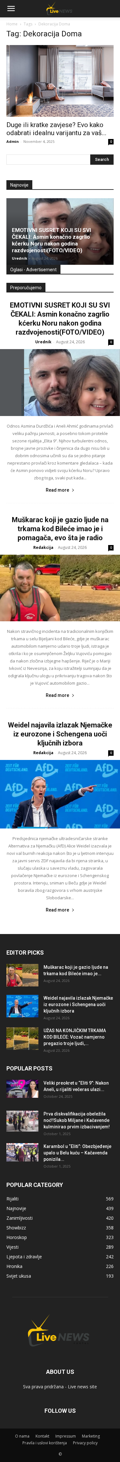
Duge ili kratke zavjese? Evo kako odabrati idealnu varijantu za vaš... (56, 129)
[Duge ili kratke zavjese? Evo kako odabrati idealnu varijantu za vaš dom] (60, 81)
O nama (22, 1436)
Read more (57, 490)
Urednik (19, 258)
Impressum (65, 1436)
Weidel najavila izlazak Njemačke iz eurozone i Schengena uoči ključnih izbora (60, 734)
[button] (11, 8)
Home (12, 24)
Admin (12, 141)
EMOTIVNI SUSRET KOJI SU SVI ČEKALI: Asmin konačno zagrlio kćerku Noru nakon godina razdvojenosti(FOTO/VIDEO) (51, 240)
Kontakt (42, 1436)
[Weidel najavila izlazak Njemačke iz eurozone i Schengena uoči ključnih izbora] (60, 794)
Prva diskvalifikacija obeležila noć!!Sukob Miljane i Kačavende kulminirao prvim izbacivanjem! (77, 1120)
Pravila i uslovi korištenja (44, 1443)
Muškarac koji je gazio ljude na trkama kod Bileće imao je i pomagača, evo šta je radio (60, 529)
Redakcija (43, 547)
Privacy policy (85, 1443)
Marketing (91, 1436)
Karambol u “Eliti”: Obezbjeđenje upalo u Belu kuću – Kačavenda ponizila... (77, 1153)
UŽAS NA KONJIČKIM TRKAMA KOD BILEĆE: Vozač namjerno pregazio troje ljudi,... (75, 1037)
